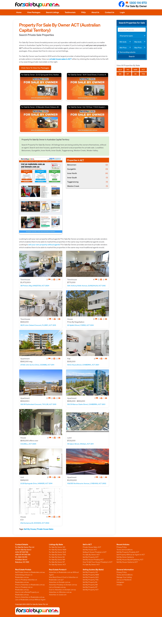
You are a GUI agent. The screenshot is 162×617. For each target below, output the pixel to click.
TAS (143, 74)
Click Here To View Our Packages (35, 68)
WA (120, 74)
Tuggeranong (87, 181)
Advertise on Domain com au (59, 582)
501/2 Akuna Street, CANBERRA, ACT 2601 (83, 365)
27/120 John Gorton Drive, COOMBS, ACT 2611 (37, 365)
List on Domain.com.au (57, 587)
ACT (82, 160)
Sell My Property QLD (91, 577)
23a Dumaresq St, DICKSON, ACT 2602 (34, 523)
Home (18, 12)
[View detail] (40, 264)
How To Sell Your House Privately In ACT (97, 562)
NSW (135, 69)
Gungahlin (87, 169)
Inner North (87, 173)
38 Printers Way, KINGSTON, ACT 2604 (34, 285)
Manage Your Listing (124, 577)
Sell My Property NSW (91, 575)
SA (135, 74)
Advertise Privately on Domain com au (63, 584)
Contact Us (109, 12)
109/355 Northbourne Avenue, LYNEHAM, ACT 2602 (86, 483)
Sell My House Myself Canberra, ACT (130, 559)
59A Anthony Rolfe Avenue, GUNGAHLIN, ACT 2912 (86, 285)
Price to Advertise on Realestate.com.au (30, 584)
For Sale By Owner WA (57, 559)
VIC (128, 69)
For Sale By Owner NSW (57, 549)
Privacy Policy (122, 547)
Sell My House (30, 529)
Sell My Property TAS (90, 580)
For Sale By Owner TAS (57, 554)
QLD (120, 69)
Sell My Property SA (90, 582)
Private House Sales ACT (92, 547)
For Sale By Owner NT (57, 562)
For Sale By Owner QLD (57, 552)
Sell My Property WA (90, 584)
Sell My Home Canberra (125, 557)
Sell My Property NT (90, 587)
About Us (95, 12)
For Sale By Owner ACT (57, 564)
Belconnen (87, 164)
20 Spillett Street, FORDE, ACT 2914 (80, 325)
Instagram (120, 582)
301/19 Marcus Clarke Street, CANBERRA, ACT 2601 (86, 404)
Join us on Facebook (124, 580)
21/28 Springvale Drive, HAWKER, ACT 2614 (36, 483)
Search (132, 56)
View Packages (33, 12)
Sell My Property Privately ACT (128, 552)
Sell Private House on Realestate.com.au (30, 572)
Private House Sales (45, 529)
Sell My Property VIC (90, 572)
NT (128, 74)
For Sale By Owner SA (57, 557)
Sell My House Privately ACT (93, 559)
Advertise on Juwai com (57, 594)
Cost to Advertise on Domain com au (62, 589)
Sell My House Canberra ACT (127, 562)
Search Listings (52, 12)
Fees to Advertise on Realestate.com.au (29, 597)
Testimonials (70, 12)
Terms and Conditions (125, 549)
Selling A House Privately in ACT (94, 552)
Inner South (87, 177)
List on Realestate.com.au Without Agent (30, 599)
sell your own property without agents (44, 244)
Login (122, 12)
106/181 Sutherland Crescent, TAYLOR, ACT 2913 (38, 404)
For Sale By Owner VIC (57, 547)
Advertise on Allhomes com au (60, 592)
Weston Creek (87, 186)
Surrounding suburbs (127, 52)
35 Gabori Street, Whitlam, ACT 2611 (80, 444)
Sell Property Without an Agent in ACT (131, 554)
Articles (119, 584)
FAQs (83, 12)
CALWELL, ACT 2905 (28, 444)
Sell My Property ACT (91, 557)
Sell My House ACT (90, 549)
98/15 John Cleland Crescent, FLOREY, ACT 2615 (38, 325)
